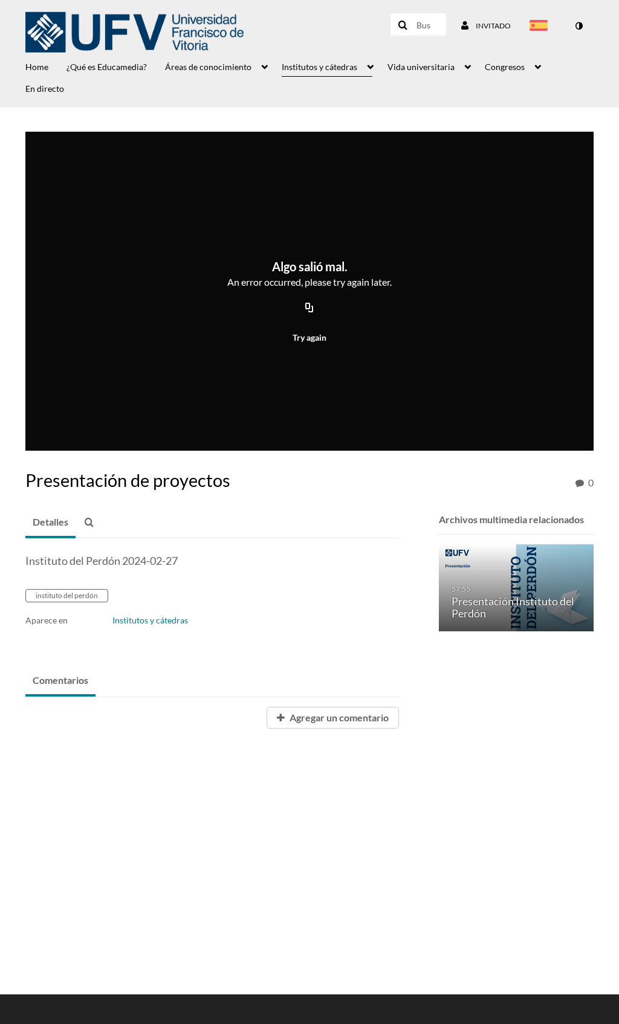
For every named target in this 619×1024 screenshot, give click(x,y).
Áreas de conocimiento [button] (208, 67)
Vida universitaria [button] (421, 67)
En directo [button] (44, 88)
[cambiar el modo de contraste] (578, 26)
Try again (309, 337)
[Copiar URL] (309, 308)
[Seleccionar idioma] (541, 26)
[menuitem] (45, 66)
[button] (92, 522)
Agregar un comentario (338, 717)
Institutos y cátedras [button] (319, 67)
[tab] (50, 522)
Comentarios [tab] (60, 680)
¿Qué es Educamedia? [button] (106, 67)
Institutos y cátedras (150, 620)
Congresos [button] (505, 67)
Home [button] (36, 67)
